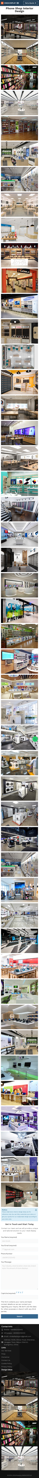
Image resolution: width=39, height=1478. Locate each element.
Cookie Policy (6, 1363)
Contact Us (5, 1360)
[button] (18, 3)
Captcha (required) (8, 1293)
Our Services (6, 1351)
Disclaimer (5, 1357)
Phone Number (6, 1254)
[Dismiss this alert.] (36, 1210)
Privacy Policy (6, 1367)
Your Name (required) (9, 1237)
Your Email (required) (8, 1245)
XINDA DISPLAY (27, 1475)
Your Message (6, 1262)
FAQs (3, 1354)
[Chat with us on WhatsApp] (35, 739)
